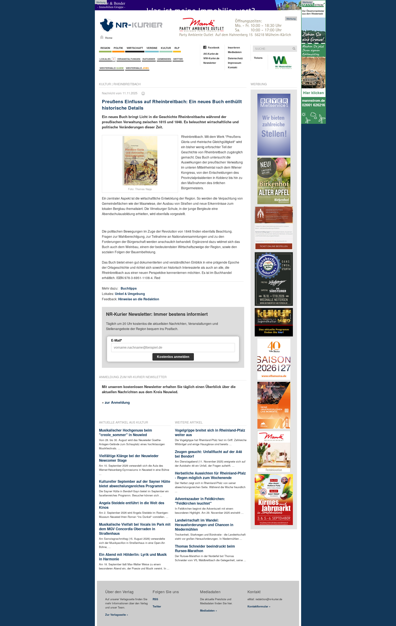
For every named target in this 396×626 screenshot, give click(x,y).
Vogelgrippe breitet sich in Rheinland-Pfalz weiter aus (210, 432)
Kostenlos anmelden (173, 357)
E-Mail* (116, 340)
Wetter (178, 58)
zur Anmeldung (117, 402)
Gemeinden (164, 58)
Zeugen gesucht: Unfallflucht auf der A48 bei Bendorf (208, 454)
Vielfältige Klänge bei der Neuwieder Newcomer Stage (129, 458)
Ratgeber (149, 58)
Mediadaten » (208, 610)
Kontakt (232, 67)
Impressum (234, 63)
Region (105, 48)
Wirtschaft (135, 48)
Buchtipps (129, 288)
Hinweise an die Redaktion (138, 299)
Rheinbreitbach (127, 84)
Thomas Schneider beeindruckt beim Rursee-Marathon (205, 548)
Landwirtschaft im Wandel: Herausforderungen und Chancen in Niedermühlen (204, 525)
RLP (177, 48)
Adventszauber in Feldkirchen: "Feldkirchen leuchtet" (200, 501)
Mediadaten (235, 52)
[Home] (101, 37)
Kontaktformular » (259, 606)
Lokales (106, 58)
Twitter (157, 606)
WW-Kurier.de (211, 58)
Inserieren (234, 47)
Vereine (152, 48)
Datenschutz (235, 58)
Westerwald (112, 68)
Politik (118, 48)
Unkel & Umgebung (130, 293)
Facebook (213, 47)
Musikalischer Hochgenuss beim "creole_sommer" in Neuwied (125, 432)
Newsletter (209, 63)
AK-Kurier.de (210, 54)
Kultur (166, 48)
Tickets (258, 58)
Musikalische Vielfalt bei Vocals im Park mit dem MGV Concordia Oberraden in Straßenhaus (135, 529)
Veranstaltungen (128, 58)
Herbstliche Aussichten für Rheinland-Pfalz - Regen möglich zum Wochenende (210, 475)
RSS (155, 599)
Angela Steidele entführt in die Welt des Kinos (131, 505)
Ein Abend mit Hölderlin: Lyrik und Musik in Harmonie (133, 556)
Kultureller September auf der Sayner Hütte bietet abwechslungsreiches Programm (134, 483)
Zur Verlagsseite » (116, 615)
